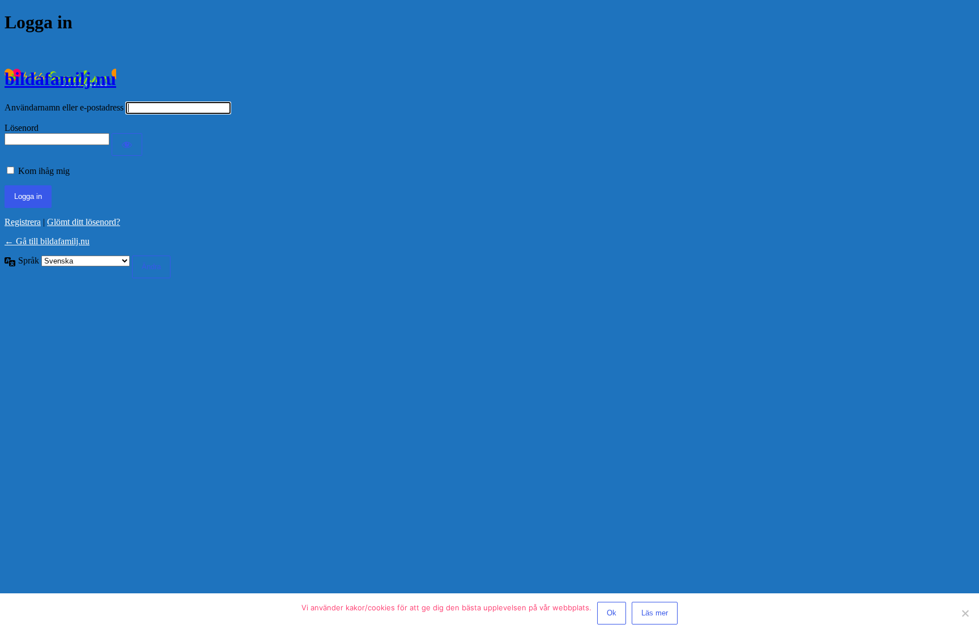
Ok (611, 613)
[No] (965, 613)
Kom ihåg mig (44, 171)
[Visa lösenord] (127, 144)
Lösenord (22, 128)
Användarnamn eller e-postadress (64, 107)
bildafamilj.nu (60, 79)
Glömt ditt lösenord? (83, 222)
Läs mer (654, 613)
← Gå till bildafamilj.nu (47, 241)
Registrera (23, 222)
